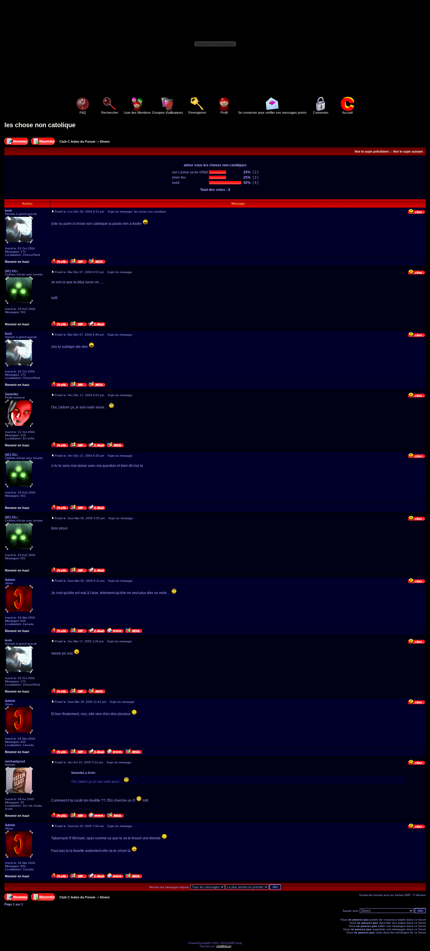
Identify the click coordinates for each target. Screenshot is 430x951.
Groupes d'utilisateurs (167, 112)
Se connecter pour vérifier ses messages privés (272, 112)
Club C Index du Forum (77, 141)
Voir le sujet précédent (372, 151)
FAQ (83, 112)
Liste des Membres (137, 112)
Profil (224, 112)
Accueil (347, 112)
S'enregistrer (197, 112)
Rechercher (109, 112)
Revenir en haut (17, 261)
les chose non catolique (39, 125)
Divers (105, 141)
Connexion (320, 112)
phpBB (206, 943)
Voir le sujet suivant (408, 151)
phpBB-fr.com (223, 946)
